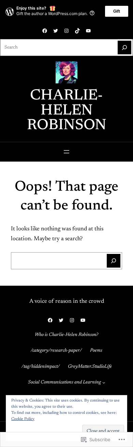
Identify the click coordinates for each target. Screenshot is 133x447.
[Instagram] (66, 30)
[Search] (124, 47)
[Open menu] (66, 152)
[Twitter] (55, 30)
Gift (116, 11)
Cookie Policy (22, 419)
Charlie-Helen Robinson (66, 111)
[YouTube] (88, 30)
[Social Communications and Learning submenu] (103, 382)
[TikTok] (77, 30)
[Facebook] (44, 30)
